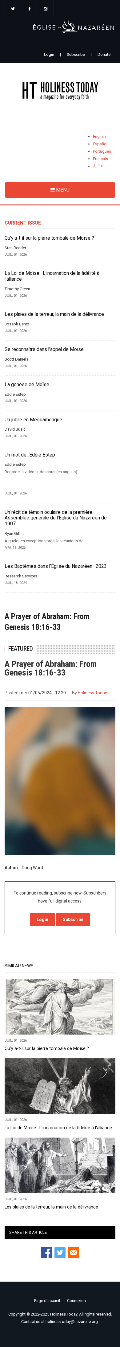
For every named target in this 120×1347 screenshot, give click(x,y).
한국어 (99, 166)
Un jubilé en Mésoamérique (33, 420)
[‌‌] (13, 9)
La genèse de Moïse (27, 384)
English (99, 136)
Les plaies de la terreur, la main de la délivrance (54, 314)
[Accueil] (60, 92)
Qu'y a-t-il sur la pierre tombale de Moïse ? (49, 238)
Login (49, 54)
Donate (104, 54)
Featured (20, 648)
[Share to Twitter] (60, 1252)
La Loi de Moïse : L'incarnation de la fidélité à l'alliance (52, 276)
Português (102, 151)
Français (100, 158)
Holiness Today (92, 692)
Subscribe (76, 54)
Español (100, 144)
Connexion (76, 1300)
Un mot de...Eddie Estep (30, 455)
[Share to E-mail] (73, 1252)
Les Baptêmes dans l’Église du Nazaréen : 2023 (56, 566)
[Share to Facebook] (46, 1252)
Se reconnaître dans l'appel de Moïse (44, 349)
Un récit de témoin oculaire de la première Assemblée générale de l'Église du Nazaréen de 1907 (56, 518)
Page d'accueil (47, 1300)
